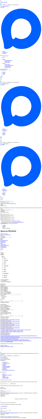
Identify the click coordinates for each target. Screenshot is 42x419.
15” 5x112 (25, 329)
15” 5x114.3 (29, 329)
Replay (8, 333)
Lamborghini (24, 340)
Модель (2, 294)
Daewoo (26, 335)
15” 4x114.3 (13, 329)
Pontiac (17, 339)
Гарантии (4, 364)
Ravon (30, 340)
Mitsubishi (16, 337)
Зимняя (3, 297)
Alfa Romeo (5, 335)
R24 (19, 319)
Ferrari (4, 340)
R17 (8, 319)
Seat (34, 337)
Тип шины (2, 291)
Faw (5, 339)
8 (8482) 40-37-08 (3, 346)
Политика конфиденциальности (9, 370)
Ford (32, 335)
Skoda (36, 337)
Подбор (4, 72)
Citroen (23, 335)
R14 (4, 319)
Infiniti (11, 336)
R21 (14, 319)
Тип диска (2, 313)
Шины (4, 59)
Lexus (4, 337)
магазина (9, 416)
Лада (6, 339)
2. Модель (2, 279)
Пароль (1, 202)
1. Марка (2, 253)
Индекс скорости (3, 292)
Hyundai (8, 336)
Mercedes (10, 337)
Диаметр (2, 289)
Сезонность (2, 295)
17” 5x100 (13, 331)
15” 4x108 (9, 329)
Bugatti (21, 340)
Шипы (1, 290)
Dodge (29, 335)
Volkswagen (12, 338)
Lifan (6, 337)
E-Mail (1, 209)
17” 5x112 (9, 331)
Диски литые (7, 64)
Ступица (2, 311)
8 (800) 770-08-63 (10, 346)
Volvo (15, 338)
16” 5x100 (9, 330)
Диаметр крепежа (3, 312)
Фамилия (2, 215)
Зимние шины (7, 61)
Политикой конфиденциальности (17, 222)
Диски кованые (8, 66)
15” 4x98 (2, 329)
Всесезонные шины (8, 60)
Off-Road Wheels (3, 333)
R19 (11, 319)
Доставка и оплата (6, 363)
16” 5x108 (13, 330)
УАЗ (3, 339)
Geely (34, 335)
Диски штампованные (9, 65)
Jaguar (14, 336)
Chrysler (20, 335)
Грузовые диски (8, 67)
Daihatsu (8, 339)
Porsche (25, 337)
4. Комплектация (3, 281)
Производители (3, 284)
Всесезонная (4, 296)
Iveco (19, 339)
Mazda (8, 337)
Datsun (11, 339)
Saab (33, 337)
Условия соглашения (6, 366)
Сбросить (7, 302)
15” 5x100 (17, 329)
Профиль (2, 288)
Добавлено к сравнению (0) (5, 234)
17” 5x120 (21, 331)
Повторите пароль (4, 219)
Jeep (16, 336)
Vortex (28, 340)
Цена (1, 299)
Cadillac (12, 335)
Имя (1, 214)
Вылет (1, 310)
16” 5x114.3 (21, 330)
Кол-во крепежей (3, 306)
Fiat (30, 335)
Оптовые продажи (3, 69)
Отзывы (4, 365)
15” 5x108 (21, 329)
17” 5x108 (2, 331)
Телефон (2, 217)
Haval (14, 340)
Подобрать (2, 302)
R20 (13, 319)
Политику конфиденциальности (12, 412)
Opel (21, 337)
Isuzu (21, 339)
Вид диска (2, 305)
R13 (2, 319)
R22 (16, 319)
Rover (31, 337)
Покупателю (5, 52)
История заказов (6, 377)
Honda (3, 336)
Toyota (8, 338)
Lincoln (14, 339)
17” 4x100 (6, 331)
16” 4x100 (2, 330)
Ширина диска (3, 308)
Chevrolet (17, 335)
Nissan (19, 337)
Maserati (6, 340)
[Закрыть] (0, 200)
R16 (7, 319)
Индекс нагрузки (3, 293)
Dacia (12, 340)
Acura (1, 335)
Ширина (2, 287)
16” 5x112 (17, 330)
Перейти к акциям (3, 345)
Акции (4, 51)
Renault (28, 337)
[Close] (0, 409)
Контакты (4, 53)
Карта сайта (5, 369)
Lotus (26, 339)
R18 (10, 319)
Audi (8, 335)
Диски (4, 63)
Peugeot (23, 337)
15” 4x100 (6, 329)
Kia (17, 336)
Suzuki (6, 338)
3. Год (1, 280)
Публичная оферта (6, 367)
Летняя (3, 298)
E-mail (1, 216)
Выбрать (2, 254)
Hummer (5, 336)
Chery (15, 335)
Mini (13, 337)
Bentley (23, 339)
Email (1, 201)
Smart (38, 337)
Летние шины (7, 62)
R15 (5, 319)
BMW (10, 335)
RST (10, 333)
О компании (5, 362)
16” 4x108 (6, 330)
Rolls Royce (17, 340)
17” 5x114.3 (17, 331)
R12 (1, 319)
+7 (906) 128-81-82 (3, 2)
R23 (17, 319)
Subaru (3, 338)
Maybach (9, 340)
